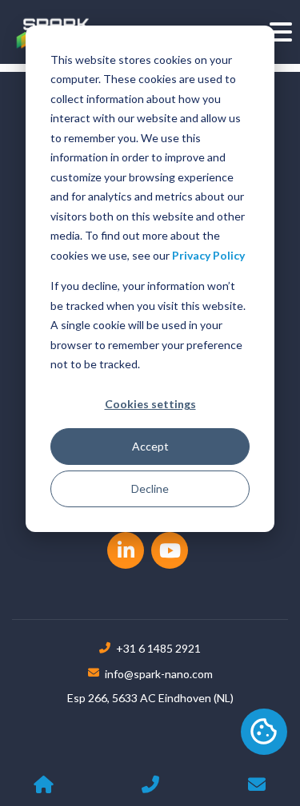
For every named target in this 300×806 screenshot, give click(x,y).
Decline (150, 488)
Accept (150, 446)
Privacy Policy (208, 255)
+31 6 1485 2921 (158, 648)
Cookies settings (150, 404)
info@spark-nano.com (159, 674)
